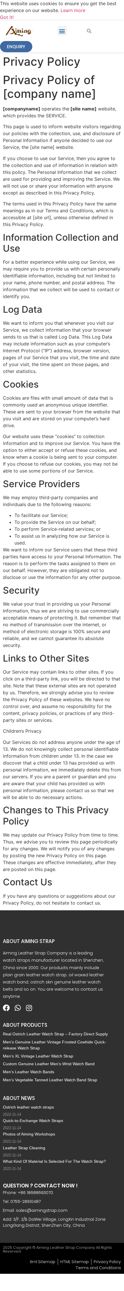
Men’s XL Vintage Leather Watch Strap (38, 1056)
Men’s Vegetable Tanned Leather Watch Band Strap (50, 1080)
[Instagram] (28, 1007)
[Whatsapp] (17, 1007)
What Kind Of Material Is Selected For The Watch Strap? (54, 1161)
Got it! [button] (7, 17)
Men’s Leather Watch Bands (28, 1072)
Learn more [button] (73, 10)
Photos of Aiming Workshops (29, 1134)
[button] (62, 31)
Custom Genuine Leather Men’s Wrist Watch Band (49, 1063)
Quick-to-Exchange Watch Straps (33, 1120)
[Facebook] (6, 1007)
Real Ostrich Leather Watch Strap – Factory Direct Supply (55, 1034)
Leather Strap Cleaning (24, 1148)
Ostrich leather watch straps (28, 1107)
